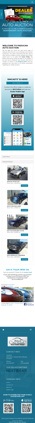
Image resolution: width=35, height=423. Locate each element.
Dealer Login (10, 389)
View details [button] (24, 185)
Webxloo (21, 420)
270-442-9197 (10, 284)
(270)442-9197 (22, 61)
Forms (8, 382)
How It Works (17, 83)
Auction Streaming (28, 418)
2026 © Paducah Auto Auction (17, 422)
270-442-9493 (9, 286)
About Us (9, 387)
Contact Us (9, 385)
